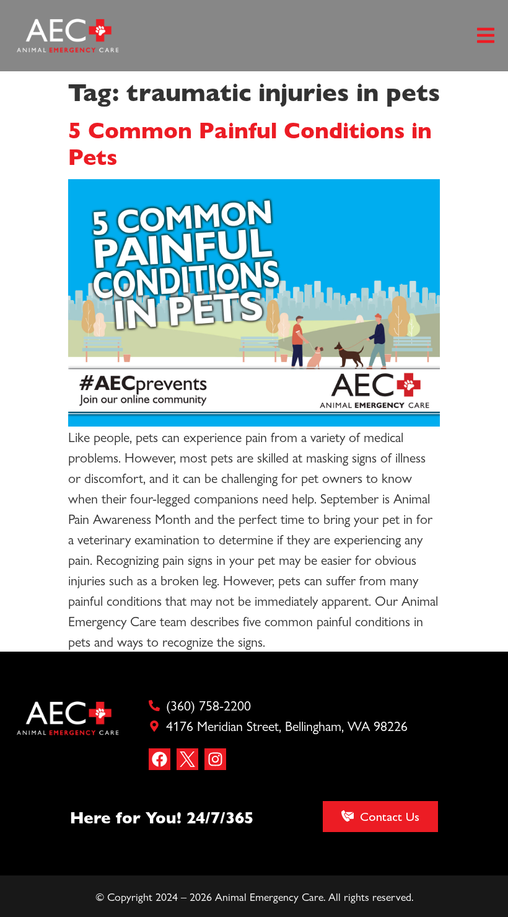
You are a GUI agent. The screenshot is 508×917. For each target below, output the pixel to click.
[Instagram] (215, 759)
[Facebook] (159, 759)
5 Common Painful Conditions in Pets (250, 142)
